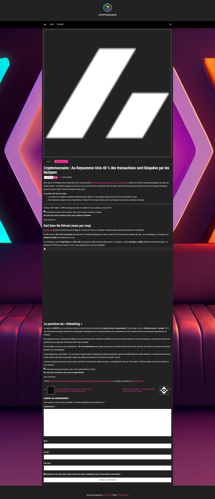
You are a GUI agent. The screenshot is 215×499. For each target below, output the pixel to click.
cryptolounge (67, 177)
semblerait (48, 230)
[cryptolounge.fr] (45, 24)
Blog (52, 24)
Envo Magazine (123, 495)
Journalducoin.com (61, 161)
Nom (46, 441)
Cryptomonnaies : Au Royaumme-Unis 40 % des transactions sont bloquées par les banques (81, 381)
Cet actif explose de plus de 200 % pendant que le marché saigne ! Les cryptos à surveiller (74, 390)
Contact (60, 24)
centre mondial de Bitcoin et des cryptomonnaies (109, 183)
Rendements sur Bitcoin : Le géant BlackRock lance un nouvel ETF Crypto (138, 390)
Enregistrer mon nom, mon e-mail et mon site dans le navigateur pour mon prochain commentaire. (83, 474)
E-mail (47, 452)
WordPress (107, 495)
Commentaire (49, 407)
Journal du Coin (137, 381)
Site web (47, 463)
